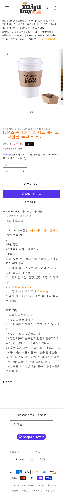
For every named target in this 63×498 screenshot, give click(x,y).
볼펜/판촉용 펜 (9, 31)
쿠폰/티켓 (7, 35)
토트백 (14, 39)
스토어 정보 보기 (16, 220)
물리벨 (21, 24)
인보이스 (31, 35)
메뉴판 (53, 24)
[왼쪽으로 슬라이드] (24, 112)
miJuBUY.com (20, 485)
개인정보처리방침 (20, 490)
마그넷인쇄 (32, 24)
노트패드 (22, 20)
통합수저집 (31, 31)
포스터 (5, 39)
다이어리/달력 (36, 20)
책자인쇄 (51, 35)
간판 (4, 20)
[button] (7, 8)
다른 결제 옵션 (31, 202)
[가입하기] (49, 424)
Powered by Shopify (36, 485)
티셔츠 (23, 39)
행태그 (32, 39)
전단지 (41, 35)
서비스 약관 (37, 490)
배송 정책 (50, 490)
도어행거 (50, 20)
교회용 (12, 20)
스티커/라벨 (45, 31)
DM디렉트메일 (9, 24)
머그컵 (44, 24)
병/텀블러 (25, 27)
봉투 (21, 31)
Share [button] (9, 381)
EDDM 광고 (19, 35)
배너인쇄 (13, 27)
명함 (4, 27)
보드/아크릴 (38, 27)
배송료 (5, 149)
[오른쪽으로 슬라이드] (39, 112)
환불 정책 (52, 485)
